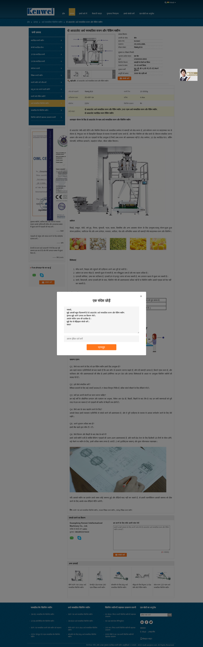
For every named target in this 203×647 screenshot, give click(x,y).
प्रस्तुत (101, 347)
